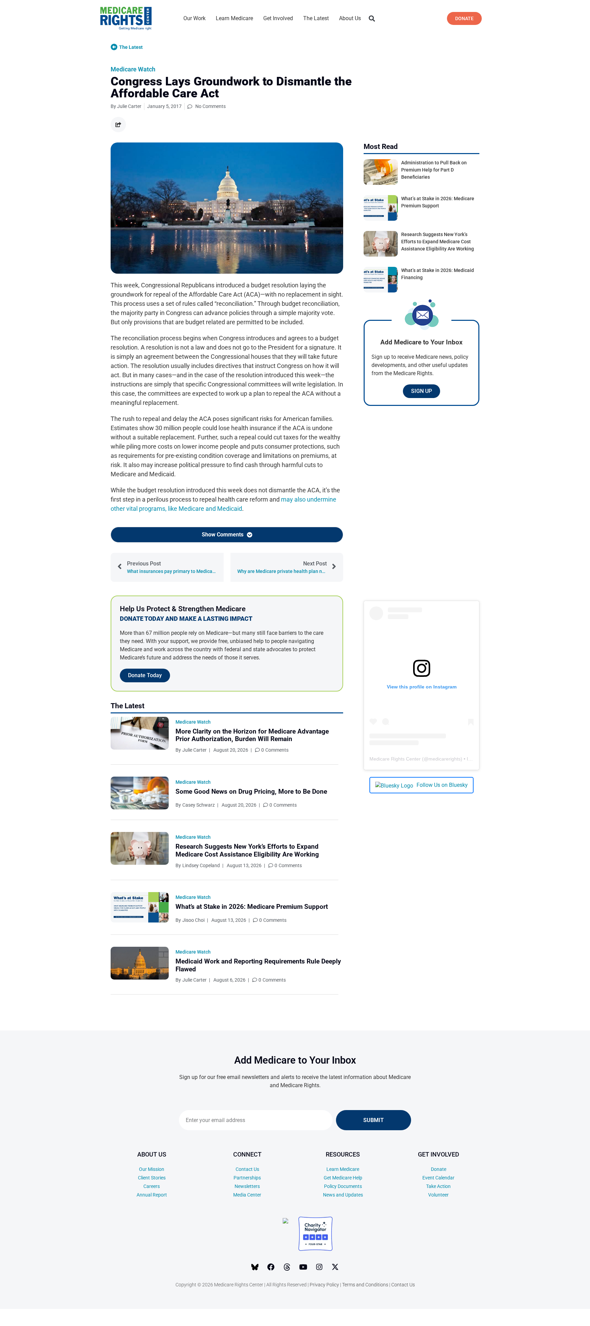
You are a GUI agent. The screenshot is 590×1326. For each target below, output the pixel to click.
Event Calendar (438, 1177)
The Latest (316, 18)
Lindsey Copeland (201, 865)
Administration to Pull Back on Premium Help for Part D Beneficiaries (434, 170)
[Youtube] (303, 1267)
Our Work (194, 18)
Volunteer (438, 1195)
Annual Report (152, 1195)
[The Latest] (114, 47)
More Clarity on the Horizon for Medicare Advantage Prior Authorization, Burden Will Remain (252, 735)
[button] (371, 18)
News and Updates (343, 1195)
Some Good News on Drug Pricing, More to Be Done (251, 791)
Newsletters (247, 1186)
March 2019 (538, 1315)
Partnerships (247, 1177)
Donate (438, 1169)
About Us (350, 18)
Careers (151, 1186)
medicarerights (445, 759)
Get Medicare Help (343, 1177)
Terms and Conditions (365, 1284)
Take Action (438, 1186)
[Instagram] (319, 1267)
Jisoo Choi (193, 920)
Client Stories (152, 1177)
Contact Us (247, 1169)
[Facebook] (271, 1267)
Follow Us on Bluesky (442, 785)
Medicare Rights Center (395, 759)
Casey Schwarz (198, 805)
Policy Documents (343, 1186)
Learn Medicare (234, 18)
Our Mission (151, 1169)
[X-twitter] (335, 1267)
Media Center (247, 1195)
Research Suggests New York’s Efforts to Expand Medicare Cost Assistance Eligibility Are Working (247, 850)
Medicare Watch (133, 69)
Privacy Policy (324, 1284)
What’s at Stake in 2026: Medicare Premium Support (251, 907)
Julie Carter (194, 750)
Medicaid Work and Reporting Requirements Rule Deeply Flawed (258, 965)
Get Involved (278, 18)
